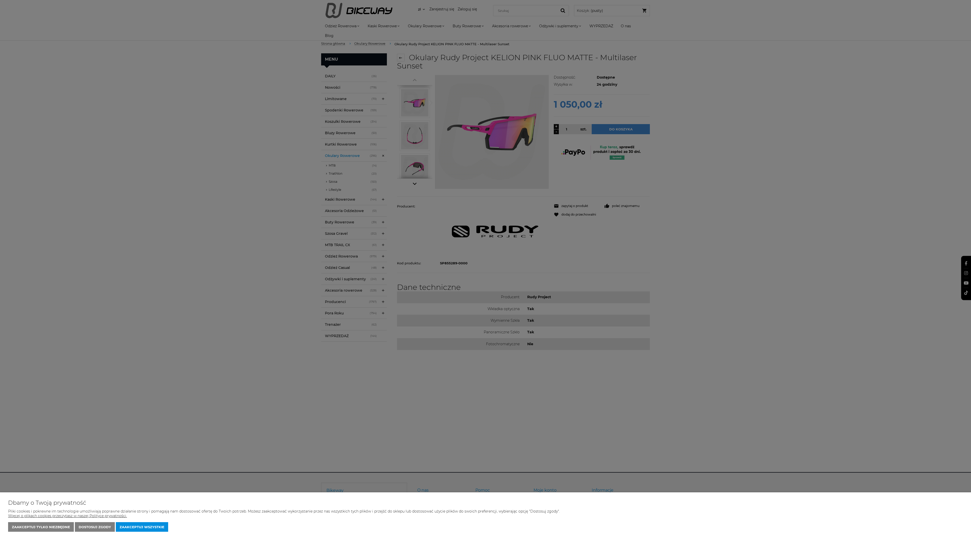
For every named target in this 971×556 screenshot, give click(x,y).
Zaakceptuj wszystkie (142, 527)
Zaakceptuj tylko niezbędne (41, 527)
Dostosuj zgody (95, 527)
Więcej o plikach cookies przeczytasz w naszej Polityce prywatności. (67, 516)
